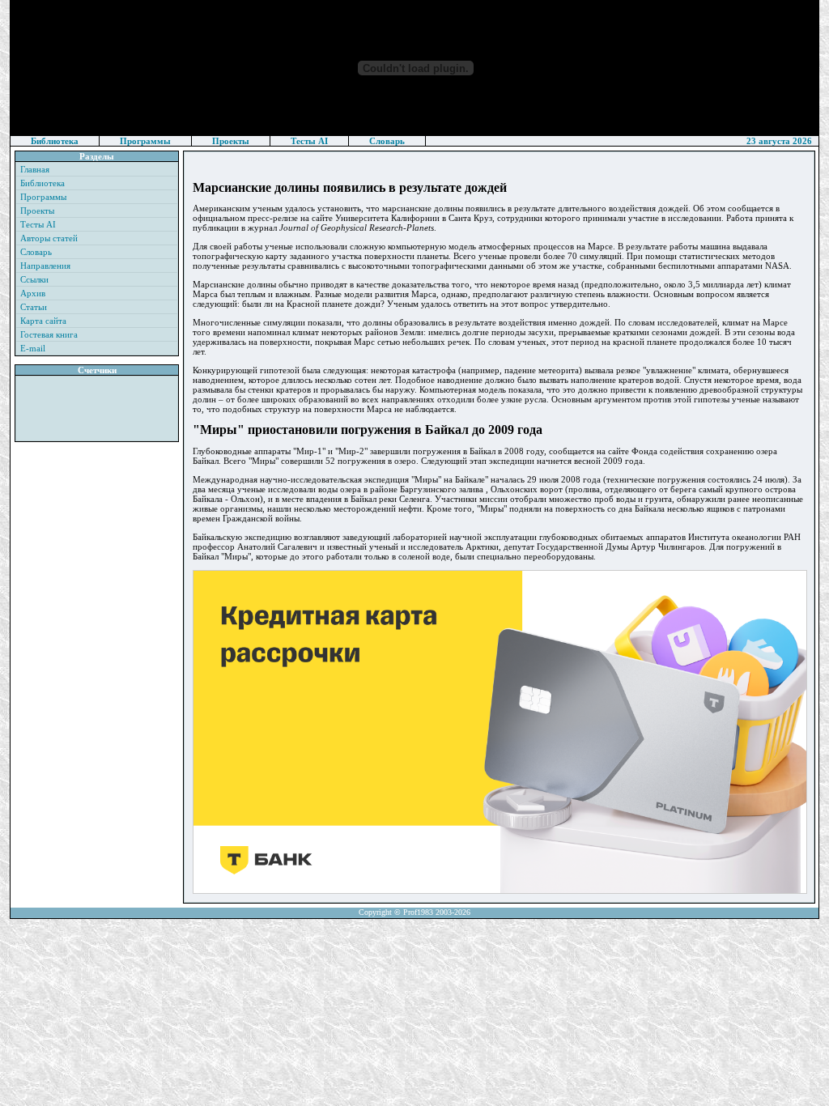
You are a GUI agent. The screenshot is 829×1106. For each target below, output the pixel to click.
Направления (45, 265)
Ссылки (34, 279)
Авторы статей (49, 238)
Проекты (230, 141)
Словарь (387, 141)
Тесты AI (309, 141)
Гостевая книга (49, 334)
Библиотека (55, 141)
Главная (34, 169)
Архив (32, 293)
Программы (145, 141)
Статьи (33, 307)
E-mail (32, 348)
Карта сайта (43, 320)
